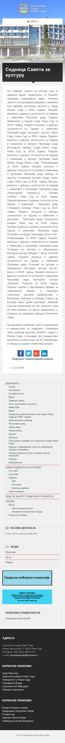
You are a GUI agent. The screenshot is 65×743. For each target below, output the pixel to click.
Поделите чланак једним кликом (32, 359)
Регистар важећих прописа (22, 404)
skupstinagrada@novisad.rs (24, 655)
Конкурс (13, 459)
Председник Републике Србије (18, 711)
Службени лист (16, 393)
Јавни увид (14, 427)
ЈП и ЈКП (13, 471)
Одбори (13, 477)
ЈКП (14, 481)
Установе (13, 474)
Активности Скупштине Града (27, 511)
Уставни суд (8, 714)
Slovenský (11, 552)
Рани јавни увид (17, 423)
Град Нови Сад (10, 673)
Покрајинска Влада (12, 683)
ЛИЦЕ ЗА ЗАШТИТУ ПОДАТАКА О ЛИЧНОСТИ (29, 496)
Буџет (12, 397)
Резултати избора (18, 515)
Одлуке (12, 434)
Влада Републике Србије (15, 707)
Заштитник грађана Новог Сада (18, 676)
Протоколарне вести (22, 508)
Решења (13, 437)
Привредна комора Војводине (17, 721)
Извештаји (14, 407)
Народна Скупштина (13, 689)
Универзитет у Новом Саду (16, 679)
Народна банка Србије (14, 717)
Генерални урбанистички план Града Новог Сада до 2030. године (31, 415)
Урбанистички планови (20, 420)
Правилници (15, 430)
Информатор (15, 462)
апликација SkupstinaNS (18, 618)
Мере (11, 410)
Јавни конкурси (16, 491)
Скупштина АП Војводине (15, 686)
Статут (12, 387)
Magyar (9, 562)
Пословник (14, 390)
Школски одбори (20, 488)
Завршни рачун (16, 400)
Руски (8, 557)
